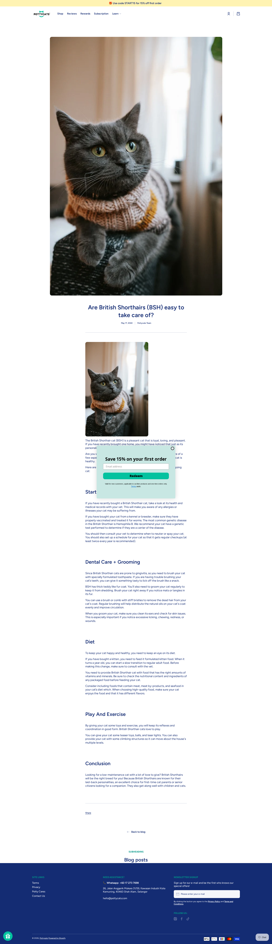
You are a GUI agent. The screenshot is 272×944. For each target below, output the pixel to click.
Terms (133, 486)
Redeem (136, 476)
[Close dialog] (172, 448)
